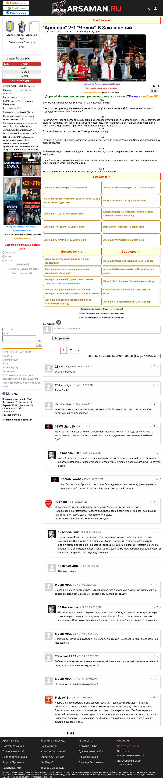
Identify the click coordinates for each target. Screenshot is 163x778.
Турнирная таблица (53, 740)
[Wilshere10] (49, 426)
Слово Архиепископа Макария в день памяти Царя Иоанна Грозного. (20, 124)
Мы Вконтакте (18, 3)
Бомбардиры (49, 746)
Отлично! (10, 252)
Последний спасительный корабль (101, 88)
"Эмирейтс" (86, 740)
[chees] (49, 503)
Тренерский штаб (13, 751)
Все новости (70, 251)
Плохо (8, 260)
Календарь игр (11, 767)
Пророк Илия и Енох (22, 231)
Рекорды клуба (88, 756)
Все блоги (99, 20)
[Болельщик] (52, 454)
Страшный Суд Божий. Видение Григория (22, 234)
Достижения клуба (91, 751)
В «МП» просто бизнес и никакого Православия (18, 102)
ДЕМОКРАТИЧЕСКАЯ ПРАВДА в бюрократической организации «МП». (20, 131)
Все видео (129, 251)
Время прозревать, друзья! (15, 97)
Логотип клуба (88, 746)
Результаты (13, 268)
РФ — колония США (12, 108)
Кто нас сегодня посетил (17, 419)
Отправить (61, 338)
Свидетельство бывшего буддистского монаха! (102, 309)
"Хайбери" (47, 762)
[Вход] (58, 322)
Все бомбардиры (21, 80)
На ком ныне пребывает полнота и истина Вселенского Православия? (18, 117)
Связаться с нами (128, 746)
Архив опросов (29, 268)
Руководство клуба (14, 756)
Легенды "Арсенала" (91, 762)
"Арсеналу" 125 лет (52, 756)
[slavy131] (49, 699)
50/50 (8, 256)
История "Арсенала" (53, 751)
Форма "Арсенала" (13, 762)
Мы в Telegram (18, 13)
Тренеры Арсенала (52, 767)
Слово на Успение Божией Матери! (19, 112)
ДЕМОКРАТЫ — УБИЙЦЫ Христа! (19, 86)
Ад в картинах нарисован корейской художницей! (101, 318)
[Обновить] (41, 329)
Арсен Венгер (10, 740)
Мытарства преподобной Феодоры (22, 227)
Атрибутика (18, 8)
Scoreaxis (23, 58)
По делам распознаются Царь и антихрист (17, 92)
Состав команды (13, 746)
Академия (123, 740)
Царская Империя (22, 239)
